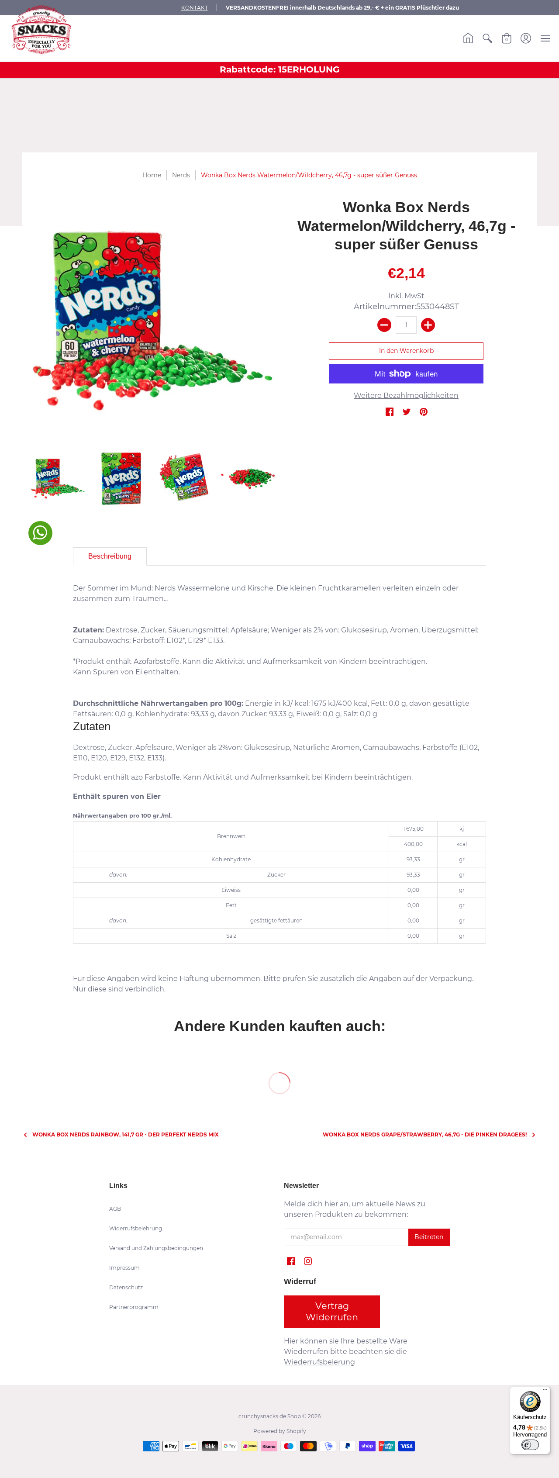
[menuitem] (468, 38)
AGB (115, 1208)
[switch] (530, 1445)
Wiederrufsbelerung (319, 1362)
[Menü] (545, 1391)
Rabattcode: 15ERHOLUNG (279, 69)
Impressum (124, 1267)
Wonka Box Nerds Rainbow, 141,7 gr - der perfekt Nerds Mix (125, 1134)
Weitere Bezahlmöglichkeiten (406, 395)
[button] (468, 38)
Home (152, 175)
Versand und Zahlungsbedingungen (156, 1248)
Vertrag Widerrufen (332, 1311)
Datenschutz (126, 1287)
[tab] (110, 556)
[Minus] (384, 325)
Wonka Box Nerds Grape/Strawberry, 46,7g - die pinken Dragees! (425, 1134)
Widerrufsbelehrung (135, 1228)
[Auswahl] (428, 325)
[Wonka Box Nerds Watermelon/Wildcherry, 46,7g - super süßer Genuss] (153, 320)
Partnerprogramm (134, 1307)
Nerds (181, 175)
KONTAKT (194, 7)
